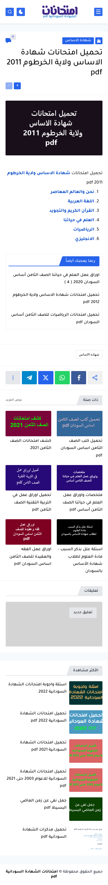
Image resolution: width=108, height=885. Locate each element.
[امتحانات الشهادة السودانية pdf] (59, 12)
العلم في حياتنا (78, 220)
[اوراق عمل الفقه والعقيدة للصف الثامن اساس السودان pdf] (28, 532)
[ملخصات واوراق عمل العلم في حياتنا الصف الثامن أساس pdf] (79, 478)
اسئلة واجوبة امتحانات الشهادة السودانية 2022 (37, 688)
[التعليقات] (8, 40)
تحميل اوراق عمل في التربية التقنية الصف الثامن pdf (31, 502)
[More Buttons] (13, 377)
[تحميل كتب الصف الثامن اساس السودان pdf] (79, 424)
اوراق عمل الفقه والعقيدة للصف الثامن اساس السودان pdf (30, 556)
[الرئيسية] (98, 40)
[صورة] (85, 693)
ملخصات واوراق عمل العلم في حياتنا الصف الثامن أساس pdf (82, 502)
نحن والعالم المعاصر (72, 192)
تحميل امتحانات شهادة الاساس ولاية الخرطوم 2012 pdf (56, 299)
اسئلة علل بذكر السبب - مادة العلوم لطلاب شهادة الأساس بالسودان (80, 560)
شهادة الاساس (89, 354)
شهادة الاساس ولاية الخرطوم (38, 173)
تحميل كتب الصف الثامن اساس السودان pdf (81, 448)
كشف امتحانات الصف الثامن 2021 (30, 445)
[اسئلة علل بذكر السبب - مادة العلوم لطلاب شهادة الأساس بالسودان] (79, 532)
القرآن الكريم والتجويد (71, 211)
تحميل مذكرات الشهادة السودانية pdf (44, 833)
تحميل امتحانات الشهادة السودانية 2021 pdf (43, 746)
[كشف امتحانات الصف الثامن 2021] (28, 424)
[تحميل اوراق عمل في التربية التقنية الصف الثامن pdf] (28, 478)
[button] (78, 377)
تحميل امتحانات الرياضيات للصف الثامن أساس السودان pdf (55, 319)
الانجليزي (84, 239)
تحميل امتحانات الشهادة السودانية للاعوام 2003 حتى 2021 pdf (36, 779)
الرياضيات (83, 230)
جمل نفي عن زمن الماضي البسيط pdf (43, 804)
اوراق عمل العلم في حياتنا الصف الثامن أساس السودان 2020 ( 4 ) (56, 279)
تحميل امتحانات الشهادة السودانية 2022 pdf (43, 717)
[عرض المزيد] (14, 400)
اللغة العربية (81, 201)
